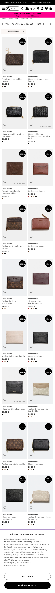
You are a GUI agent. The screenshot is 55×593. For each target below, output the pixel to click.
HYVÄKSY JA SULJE (27, 585)
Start (4, 19)
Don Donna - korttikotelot (20, 19)
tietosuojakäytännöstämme (16, 562)
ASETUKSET (27, 576)
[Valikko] (4, 8)
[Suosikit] (47, 8)
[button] (43, 8)
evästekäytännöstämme (14, 565)
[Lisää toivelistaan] (5, 70)
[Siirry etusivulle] (27, 8)
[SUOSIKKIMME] (14, 31)
